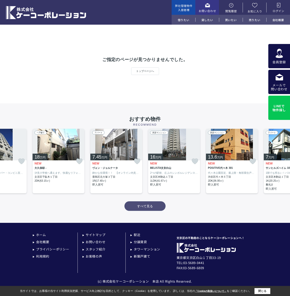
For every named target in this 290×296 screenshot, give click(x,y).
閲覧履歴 (231, 11)
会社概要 (278, 20)
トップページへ (145, 71)
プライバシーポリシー (51, 249)
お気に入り (255, 11)
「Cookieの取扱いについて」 (211, 291)
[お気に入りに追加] (21, 161)
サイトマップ (94, 234)
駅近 (135, 234)
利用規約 (41, 256)
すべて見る (145, 206)
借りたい (183, 20)
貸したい (207, 20)
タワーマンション (145, 249)
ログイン (278, 11)
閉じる (262, 290)
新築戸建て (140, 256)
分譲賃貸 (138, 241)
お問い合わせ (207, 11)
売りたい (254, 20)
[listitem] (58, 161)
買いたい (231, 20)
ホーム (39, 234)
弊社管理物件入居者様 (183, 8)
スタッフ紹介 (94, 249)
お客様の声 (92, 256)
